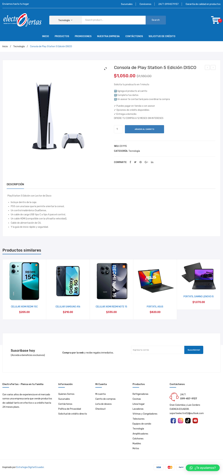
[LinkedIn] (152, 162)
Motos (136, 448)
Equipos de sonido (142, 423)
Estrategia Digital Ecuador (30, 467)
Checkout (100, 409)
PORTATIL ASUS (155, 306)
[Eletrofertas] (22, 20)
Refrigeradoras (140, 394)
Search (156, 20)
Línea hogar (139, 404)
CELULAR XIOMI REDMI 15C (24, 306)
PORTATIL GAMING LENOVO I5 (198, 296)
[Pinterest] (140, 162)
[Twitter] (135, 162)
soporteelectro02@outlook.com (187, 413)
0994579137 (172, 4)
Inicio (5, 46)
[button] (203, 468)
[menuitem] (45, 36)
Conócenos (145, 4)
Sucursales (127, 4)
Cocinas (137, 399)
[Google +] (146, 162)
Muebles (137, 443)
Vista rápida (24, 297)
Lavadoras (138, 409)
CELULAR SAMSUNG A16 (207, 68)
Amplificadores (140, 433)
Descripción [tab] (15, 184)
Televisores (138, 419)
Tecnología (19, 46)
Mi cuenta (100, 394)
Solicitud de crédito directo (72, 413)
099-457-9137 (188, 398)
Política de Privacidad (69, 409)
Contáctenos (65, 404)
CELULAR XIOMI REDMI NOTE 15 (111, 306)
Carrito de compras (105, 399)
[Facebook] (130, 162)
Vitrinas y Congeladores (145, 413)
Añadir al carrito (144, 129)
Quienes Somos (66, 394)
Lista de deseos (103, 404)
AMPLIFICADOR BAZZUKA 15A (213, 68)
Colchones (138, 438)
